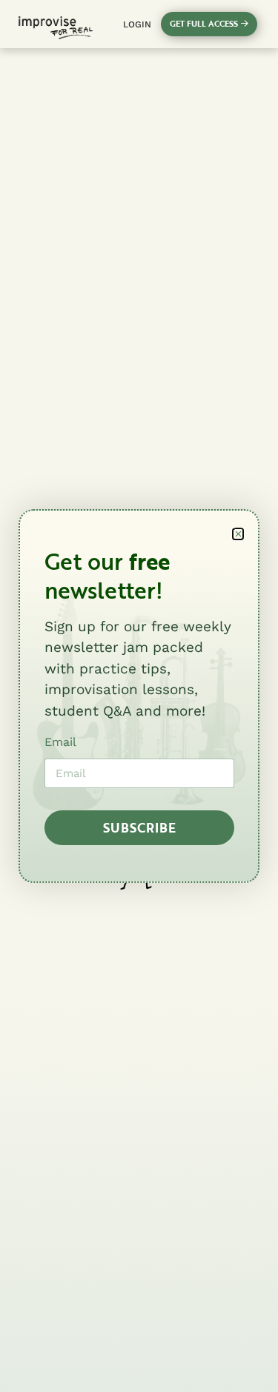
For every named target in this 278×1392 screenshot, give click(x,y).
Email (60, 742)
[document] (139, 696)
